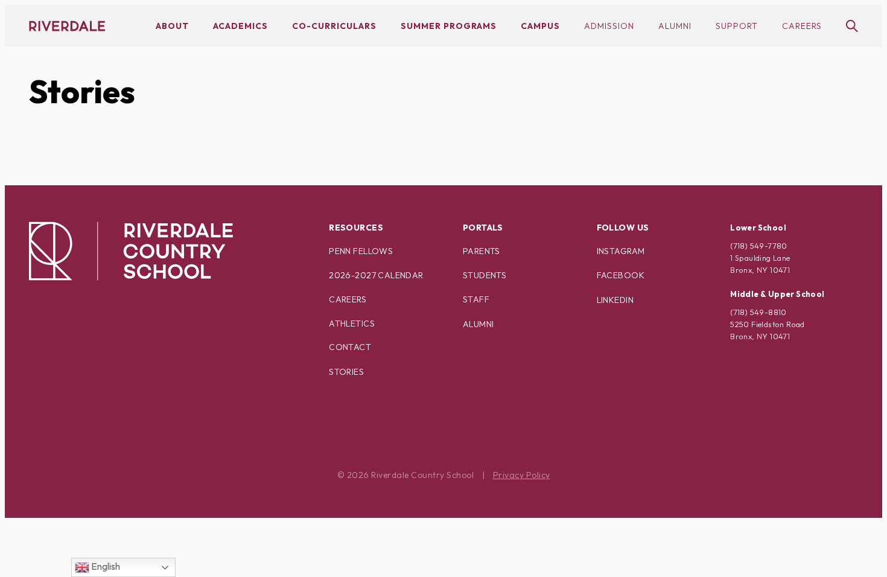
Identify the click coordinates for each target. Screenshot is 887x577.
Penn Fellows (361, 251)
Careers (802, 26)
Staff (476, 299)
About (172, 26)
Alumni (674, 26)
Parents (481, 251)
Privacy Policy (521, 475)
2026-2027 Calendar (376, 275)
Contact (350, 347)
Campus (540, 26)
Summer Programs (449, 26)
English (104, 566)
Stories (82, 91)
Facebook (620, 275)
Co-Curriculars (334, 26)
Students (484, 275)
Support (737, 26)
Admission (609, 26)
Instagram (621, 251)
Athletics (352, 323)
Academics (240, 26)
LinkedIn (615, 300)
